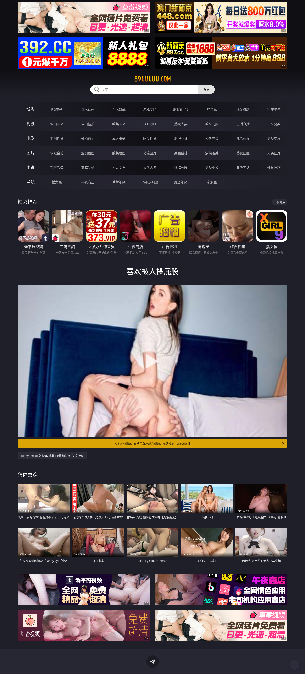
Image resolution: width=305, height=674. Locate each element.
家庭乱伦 (87, 167)
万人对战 (119, 109)
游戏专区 (149, 109)
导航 (30, 182)
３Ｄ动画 (149, 124)
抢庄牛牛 (274, 109)
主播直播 (243, 124)
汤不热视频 (150, 182)
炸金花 (212, 109)
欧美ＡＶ (119, 124)
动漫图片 (149, 153)
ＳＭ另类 (274, 124)
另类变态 (274, 138)
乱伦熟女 (243, 138)
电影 (30, 138)
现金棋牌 (243, 109)
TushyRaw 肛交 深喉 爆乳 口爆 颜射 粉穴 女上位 (52, 456)
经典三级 (211, 138)
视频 (30, 124)
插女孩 (57, 182)
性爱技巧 (274, 167)
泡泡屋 (212, 182)
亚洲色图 (87, 153)
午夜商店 (87, 182)
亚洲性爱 (56, 138)
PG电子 (56, 109)
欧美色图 (119, 153)
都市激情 (56, 167)
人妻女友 (119, 167)
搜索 (206, 89)
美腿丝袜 (181, 153)
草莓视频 (119, 182)
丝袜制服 (211, 124)
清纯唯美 (211, 153)
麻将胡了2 (180, 109)
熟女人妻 (181, 124)
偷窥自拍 (56, 153)
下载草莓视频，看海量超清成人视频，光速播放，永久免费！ (152, 443)
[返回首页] (294, 665)
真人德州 (87, 109)
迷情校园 (181, 167)
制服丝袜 (181, 138)
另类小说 (211, 167)
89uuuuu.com (152, 79)
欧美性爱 (149, 138)
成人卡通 (119, 138)
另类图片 (274, 153)
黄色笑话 (243, 167)
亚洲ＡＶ (56, 124)
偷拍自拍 (87, 138)
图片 (30, 153)
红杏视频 (181, 182)
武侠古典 (149, 167)
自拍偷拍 (87, 124)
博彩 (30, 109)
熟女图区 (243, 153)
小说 (30, 167)
